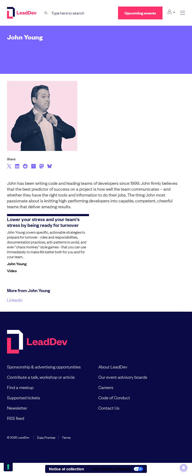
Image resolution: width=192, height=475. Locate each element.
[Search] (46, 12)
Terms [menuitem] (66, 437)
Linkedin (15, 300)
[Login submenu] (171, 11)
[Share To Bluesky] (49, 167)
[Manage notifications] (183, 467)
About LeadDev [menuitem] (112, 366)
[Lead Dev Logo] (22, 13)
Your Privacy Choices (111, 469)
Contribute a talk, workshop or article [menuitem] (41, 377)
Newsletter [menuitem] (17, 408)
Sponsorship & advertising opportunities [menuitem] (44, 366)
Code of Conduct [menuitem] (114, 397)
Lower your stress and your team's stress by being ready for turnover (43, 222)
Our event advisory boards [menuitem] (122, 377)
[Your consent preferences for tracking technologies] (8, 466)
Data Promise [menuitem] (46, 437)
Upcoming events (140, 13)
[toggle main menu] (182, 13)
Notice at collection (66, 469)
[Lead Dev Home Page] (37, 342)
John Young (16, 263)
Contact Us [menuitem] (108, 408)
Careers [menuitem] (105, 387)
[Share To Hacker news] (33, 166)
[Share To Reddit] (25, 167)
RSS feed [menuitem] (15, 418)
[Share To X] (9, 166)
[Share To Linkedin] (17, 166)
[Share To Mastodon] (41, 167)
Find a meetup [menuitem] (20, 387)
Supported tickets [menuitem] (23, 397)
